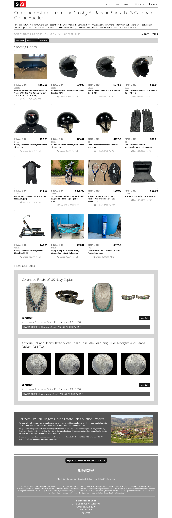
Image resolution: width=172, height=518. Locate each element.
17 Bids (90, 248)
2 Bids (90, 142)
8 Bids (53, 88)
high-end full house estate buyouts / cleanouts (48, 429)
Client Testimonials (107, 479)
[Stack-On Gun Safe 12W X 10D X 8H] (141, 172)
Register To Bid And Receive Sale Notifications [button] (86, 460)
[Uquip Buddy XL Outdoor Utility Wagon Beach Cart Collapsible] (67, 226)
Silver (102, 429)
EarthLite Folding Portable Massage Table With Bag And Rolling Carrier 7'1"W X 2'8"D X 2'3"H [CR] (30, 93)
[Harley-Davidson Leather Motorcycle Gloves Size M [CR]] (141, 120)
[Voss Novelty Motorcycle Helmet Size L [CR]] (104, 120)
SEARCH (153, 4)
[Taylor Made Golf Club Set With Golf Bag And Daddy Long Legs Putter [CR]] (67, 172)
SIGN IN (140, 4)
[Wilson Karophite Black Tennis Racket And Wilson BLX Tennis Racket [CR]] (104, 172)
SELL (117, 4)
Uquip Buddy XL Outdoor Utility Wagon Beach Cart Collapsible (65, 251)
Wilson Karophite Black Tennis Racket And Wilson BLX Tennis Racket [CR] (101, 199)
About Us (61, 479)
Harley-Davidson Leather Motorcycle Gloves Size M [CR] (138, 145)
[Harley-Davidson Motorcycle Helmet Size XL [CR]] (67, 120)
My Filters (19, 40)
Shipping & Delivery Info (87, 479)
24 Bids (54, 194)
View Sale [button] (145, 318)
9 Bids (16, 142)
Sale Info (43, 40)
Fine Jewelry (23, 431)
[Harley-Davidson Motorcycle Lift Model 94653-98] (30, 226)
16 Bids (17, 88)
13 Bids (90, 88)
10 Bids (17, 248)
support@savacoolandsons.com (45, 439)
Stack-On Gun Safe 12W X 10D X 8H (140, 196)
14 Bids (127, 194)
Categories (31, 40)
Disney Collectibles (64, 431)
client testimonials (78, 425)
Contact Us (71, 479)
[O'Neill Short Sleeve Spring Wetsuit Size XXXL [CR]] (30, 172)
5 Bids (53, 142)
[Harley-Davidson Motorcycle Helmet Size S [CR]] (104, 66)
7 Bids (127, 88)
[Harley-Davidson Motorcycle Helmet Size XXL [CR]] (67, 66)
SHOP (108, 4)
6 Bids (127, 142)
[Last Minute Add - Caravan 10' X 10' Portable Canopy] (104, 226)
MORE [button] (126, 4)
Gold (98, 429)
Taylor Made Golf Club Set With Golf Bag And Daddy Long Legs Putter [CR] (67, 199)
